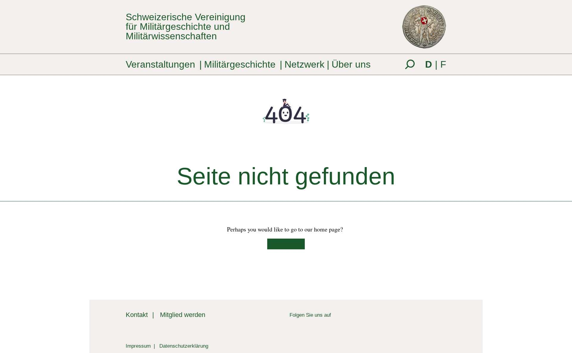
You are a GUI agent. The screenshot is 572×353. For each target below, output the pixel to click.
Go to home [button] (283, 243)
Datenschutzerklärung (183, 346)
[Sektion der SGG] (417, 322)
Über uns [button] (351, 64)
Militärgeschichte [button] (240, 64)
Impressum (138, 346)
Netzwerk (304, 64)
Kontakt (137, 314)
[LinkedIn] (335, 315)
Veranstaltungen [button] (160, 64)
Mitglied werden (182, 314)
